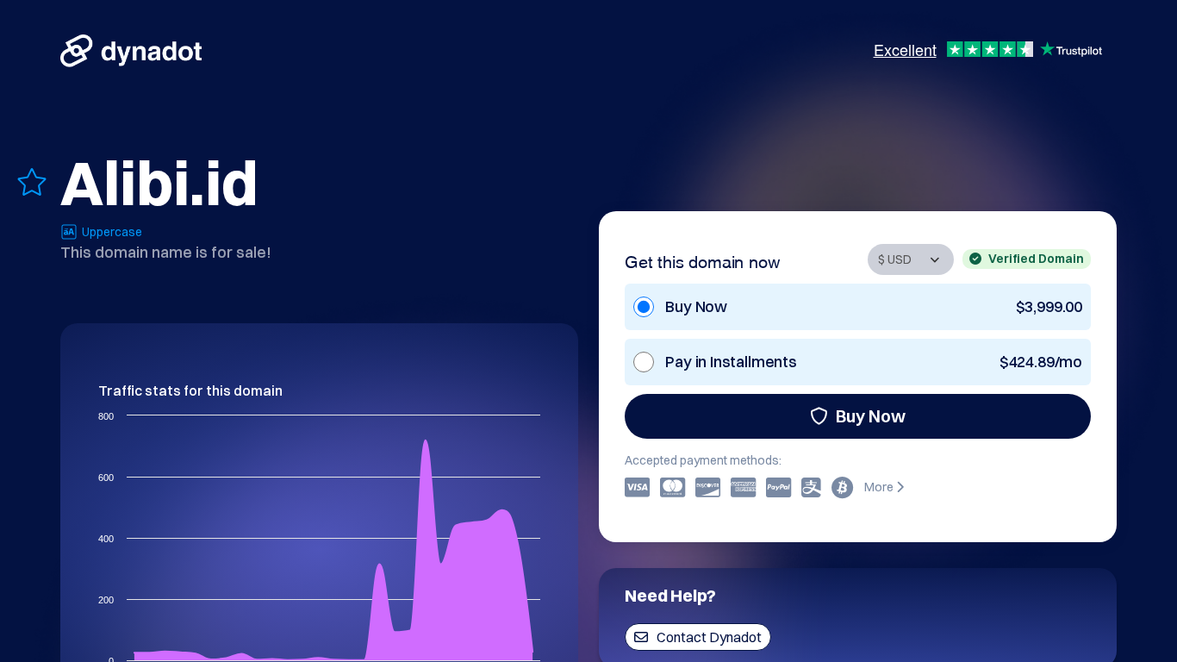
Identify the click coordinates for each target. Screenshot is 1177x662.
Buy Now (871, 416)
